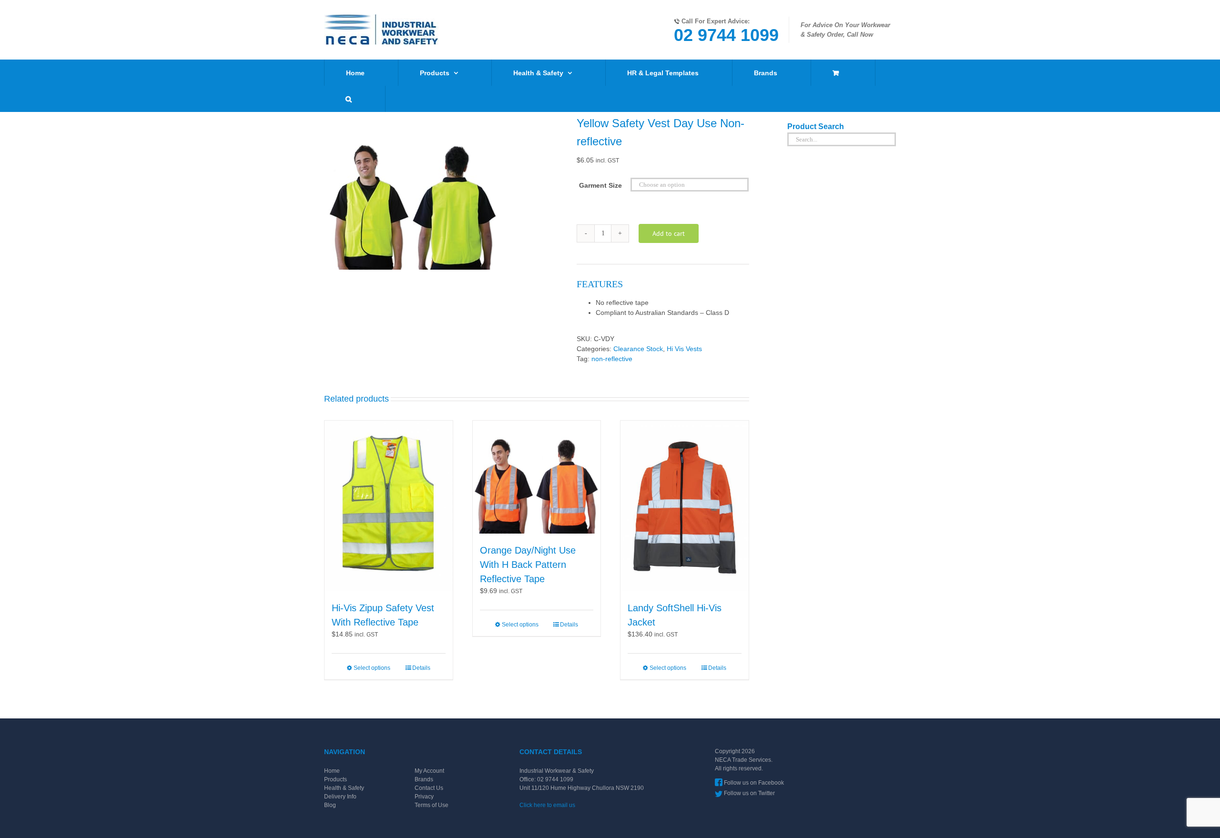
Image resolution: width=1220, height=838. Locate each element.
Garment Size (600, 185)
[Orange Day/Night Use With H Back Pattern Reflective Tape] (537, 477)
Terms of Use (431, 805)
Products (335, 779)
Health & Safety (344, 788)
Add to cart (668, 233)
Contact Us (429, 788)
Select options (372, 668)
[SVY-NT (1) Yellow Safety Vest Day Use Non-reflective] (443, 192)
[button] (348, 99)
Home (332, 770)
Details (421, 668)
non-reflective (611, 359)
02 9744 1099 (726, 35)
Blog (330, 805)
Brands (424, 779)
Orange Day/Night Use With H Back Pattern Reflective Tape (528, 564)
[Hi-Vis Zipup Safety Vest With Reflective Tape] (389, 506)
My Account (429, 770)
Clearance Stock (638, 349)
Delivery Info (340, 796)
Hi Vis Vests (684, 349)
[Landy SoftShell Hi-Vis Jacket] (684, 506)
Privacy (424, 796)
